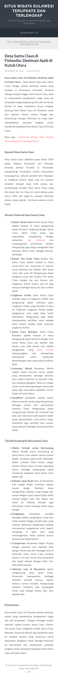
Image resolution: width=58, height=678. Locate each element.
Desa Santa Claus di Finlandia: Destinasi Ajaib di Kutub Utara (28, 60)
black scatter (45, 349)
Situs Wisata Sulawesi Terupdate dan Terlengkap (29, 11)
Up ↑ (30, 672)
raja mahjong (36, 239)
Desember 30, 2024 (14, 71)
